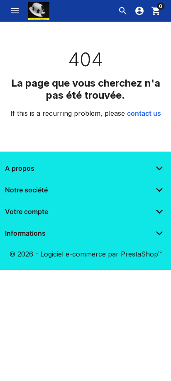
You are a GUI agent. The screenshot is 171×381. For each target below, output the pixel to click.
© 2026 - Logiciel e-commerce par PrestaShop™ (85, 254)
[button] (123, 10)
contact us (144, 113)
